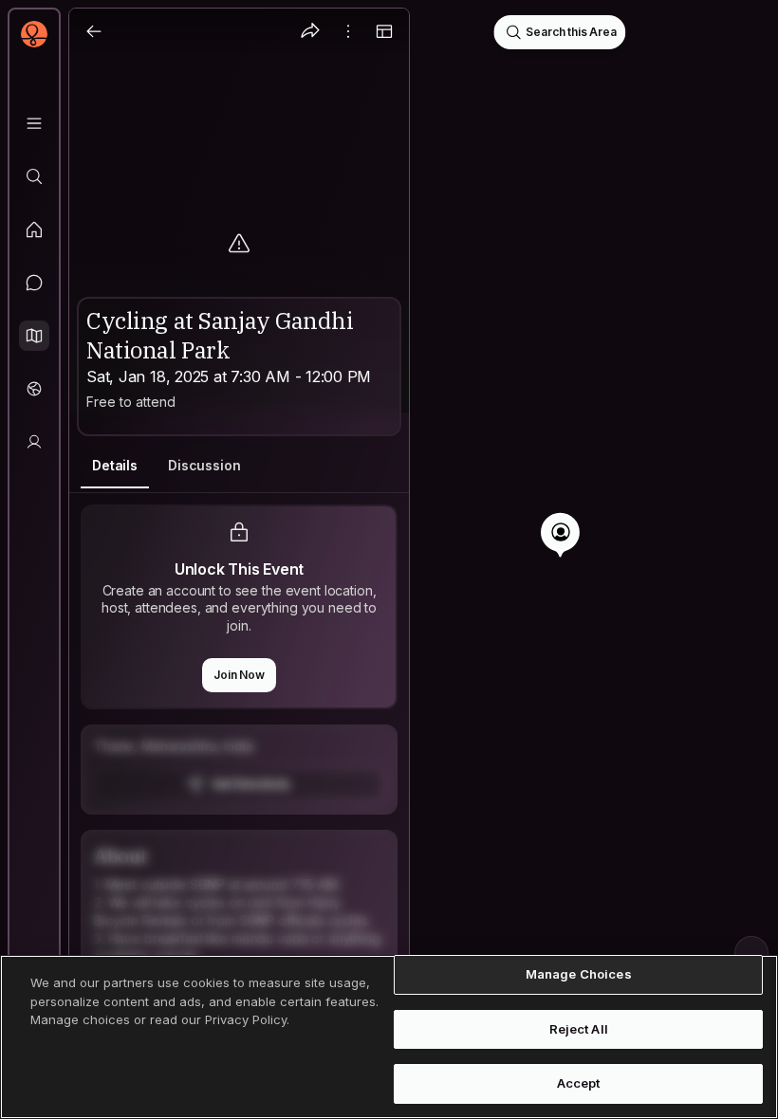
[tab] (115, 466)
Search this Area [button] (571, 32)
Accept (579, 1083)
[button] (34, 336)
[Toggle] (384, 31)
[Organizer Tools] (348, 31)
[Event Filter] (751, 953)
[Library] (34, 123)
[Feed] (34, 229)
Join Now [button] (239, 675)
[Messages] (34, 282)
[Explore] (34, 176)
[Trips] (34, 389)
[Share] (310, 31)
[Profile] (34, 442)
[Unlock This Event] (239, 770)
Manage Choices (579, 973)
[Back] (94, 31)
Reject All (578, 1028)
